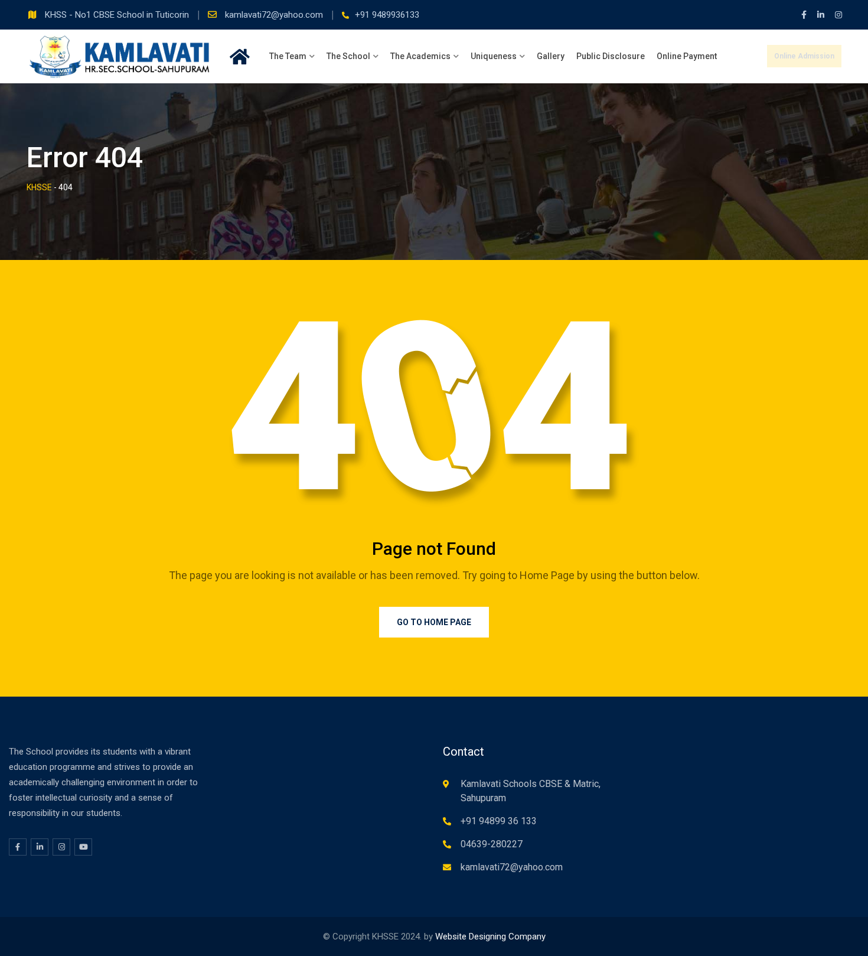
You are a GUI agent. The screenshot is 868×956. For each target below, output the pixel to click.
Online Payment (687, 56)
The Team (287, 56)
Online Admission (804, 56)
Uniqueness (494, 56)
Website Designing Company (490, 936)
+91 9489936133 (387, 14)
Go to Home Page (434, 622)
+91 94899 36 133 (499, 821)
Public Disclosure (610, 56)
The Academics (420, 56)
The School (348, 56)
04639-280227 (492, 844)
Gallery (550, 56)
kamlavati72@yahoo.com (275, 14)
